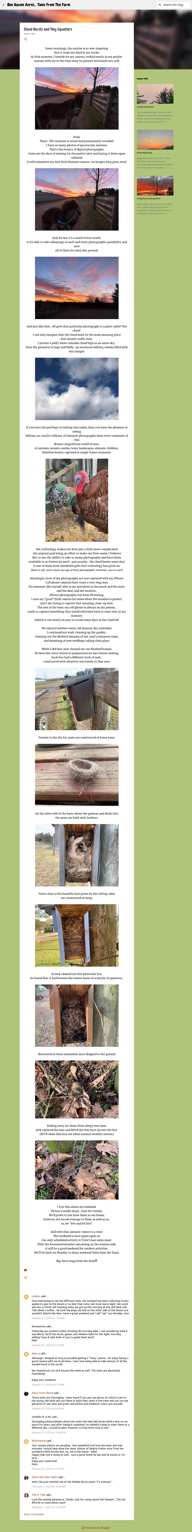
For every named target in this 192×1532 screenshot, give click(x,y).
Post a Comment (34, 1514)
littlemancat (39, 1440)
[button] (25, 39)
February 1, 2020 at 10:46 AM (49, 1486)
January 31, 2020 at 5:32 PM (48, 1468)
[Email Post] (25, 1268)
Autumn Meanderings (144, 153)
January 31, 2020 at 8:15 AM (48, 1384)
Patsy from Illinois (42, 1392)
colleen (36, 1296)
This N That (38, 1494)
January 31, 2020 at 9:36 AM (48, 1408)
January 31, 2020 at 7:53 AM (48, 1345)
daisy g (36, 1353)
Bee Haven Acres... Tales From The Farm (38, 4)
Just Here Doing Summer (145, 107)
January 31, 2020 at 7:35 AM (48, 1318)
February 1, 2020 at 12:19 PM (49, 1507)
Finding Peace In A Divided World (148, 198)
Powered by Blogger (97, 1527)
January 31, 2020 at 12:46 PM (49, 1432)
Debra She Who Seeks (45, 1477)
